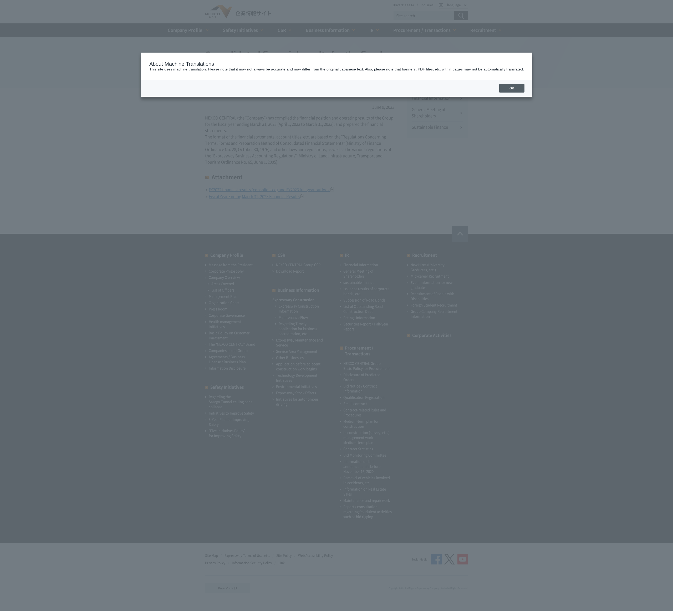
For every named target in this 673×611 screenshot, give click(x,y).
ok (511, 88)
